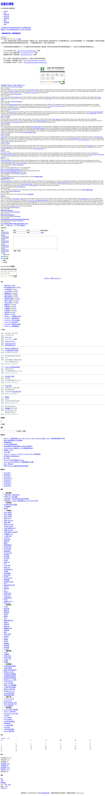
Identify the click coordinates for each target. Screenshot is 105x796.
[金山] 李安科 (8, 512)
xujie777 (3, 116)
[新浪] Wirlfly (7, 518)
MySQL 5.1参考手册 (9, 711)
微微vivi (6, 622)
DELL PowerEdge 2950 (10, 702)
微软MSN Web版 (8, 672)
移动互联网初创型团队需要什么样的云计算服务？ (18, 446)
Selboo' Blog (7, 575)
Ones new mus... (8, 478)
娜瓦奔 (6, 616)
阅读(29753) (21, 85)
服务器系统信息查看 (10, 678)
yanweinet (6, 537)
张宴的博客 (7, 3)
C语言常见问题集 (9, 729)
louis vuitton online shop (40, 120)
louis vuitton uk (57, 119)
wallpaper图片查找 (9, 693)
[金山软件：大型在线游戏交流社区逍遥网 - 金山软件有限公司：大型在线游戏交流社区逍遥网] (16, 499)
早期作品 (7, 306)
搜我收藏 (6, 579)
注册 (2, 780)
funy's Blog (7, 558)
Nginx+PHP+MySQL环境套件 (8, 266)
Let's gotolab (7, 539)
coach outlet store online (97, 111)
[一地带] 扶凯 (8, 536)
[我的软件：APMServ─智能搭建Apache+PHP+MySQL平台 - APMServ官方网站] (21, 500)
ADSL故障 (7, 452)
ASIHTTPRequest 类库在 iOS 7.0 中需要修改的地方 (18, 448)
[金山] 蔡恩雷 (8, 514)
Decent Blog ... (8, 486)
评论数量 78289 (5, 764)
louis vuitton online (16, 122)
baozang (3, 195)
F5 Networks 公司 (9, 699)
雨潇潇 (6, 639)
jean (5, 590)
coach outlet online (11, 104)
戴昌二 (6, 543)
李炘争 (6, 641)
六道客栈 (6, 654)
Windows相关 (8, 302)
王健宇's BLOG (8, 601)
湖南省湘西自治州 (10, 345)
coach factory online (13, 91)
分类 (2, 281)
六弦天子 (6, 636)
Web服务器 (7, 289)
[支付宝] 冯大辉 (8, 526)
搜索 (2, 427)
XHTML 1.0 (4, 788)
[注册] (42, 232)
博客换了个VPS (8, 450)
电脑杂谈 (7, 304)
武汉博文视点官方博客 (10, 504)
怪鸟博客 (6, 554)
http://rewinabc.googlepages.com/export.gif (34, 60)
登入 (2, 778)
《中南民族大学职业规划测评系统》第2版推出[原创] (16, 27)
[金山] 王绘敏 (8, 516)
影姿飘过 (6, 643)
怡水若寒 (6, 556)
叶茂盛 (6, 571)
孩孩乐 (6, 508)
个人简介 (3, 329)
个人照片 (3, 424)
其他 (2, 775)
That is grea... (7, 477)
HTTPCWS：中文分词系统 (12, 320)
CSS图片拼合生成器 (10, 687)
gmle (5, 563)
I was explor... (7, 484)
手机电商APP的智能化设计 (12, 456)
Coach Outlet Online (26, 184)
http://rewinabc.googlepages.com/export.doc (35, 62)
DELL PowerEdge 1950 (10, 704)
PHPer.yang (7, 603)
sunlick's (6, 591)
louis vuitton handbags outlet (28, 132)
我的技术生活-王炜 (9, 585)
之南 (5, 618)
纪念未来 (6, 647)
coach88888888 (5, 178)
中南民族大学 (14, 348)
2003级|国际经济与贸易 (11, 350)
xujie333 (3, 157)
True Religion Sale (32, 201)
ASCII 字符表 (8, 717)
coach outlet (61, 106)
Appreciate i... (7, 474)
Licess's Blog (7, 549)
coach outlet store (53, 106)
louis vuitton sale (16, 97)
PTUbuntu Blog (8, 578)
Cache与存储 (8, 291)
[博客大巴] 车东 (8, 530)
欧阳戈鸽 (6, 612)
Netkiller (6, 662)
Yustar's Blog (7, 594)
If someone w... (8, 481)
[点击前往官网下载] (52, 71)
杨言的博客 (7, 573)
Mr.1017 (6, 637)
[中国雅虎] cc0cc (8, 534)
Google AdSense (8, 681)
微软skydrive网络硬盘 (10, 685)
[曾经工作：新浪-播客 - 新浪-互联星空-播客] (10, 497)
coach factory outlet (33, 89)
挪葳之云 (6, 610)
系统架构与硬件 (9, 298)
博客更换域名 (8, 442)
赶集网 (7, 397)
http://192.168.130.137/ (27, 52)
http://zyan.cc (8, 337)
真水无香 (6, 608)
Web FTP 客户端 (8, 683)
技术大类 (7, 285)
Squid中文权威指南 (9, 721)
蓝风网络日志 (8, 545)
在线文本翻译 (8, 668)
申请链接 (3, 782)
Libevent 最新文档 (9, 731)
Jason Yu (6, 586)
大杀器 (6, 660)
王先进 (6, 560)
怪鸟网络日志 (8, 598)
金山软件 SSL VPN (9, 691)
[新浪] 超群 (7, 522)
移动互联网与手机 (9, 287)
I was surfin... (7, 472)
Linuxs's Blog (7, 546)
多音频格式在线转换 (10, 676)
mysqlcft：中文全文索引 (11, 322)
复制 (15, 339)
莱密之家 (6, 626)
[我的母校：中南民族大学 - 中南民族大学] (12, 495)
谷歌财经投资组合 (9, 695)
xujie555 (3, 150)
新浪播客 (7, 408)
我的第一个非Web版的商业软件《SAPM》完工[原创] (16, 29)
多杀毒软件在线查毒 (10, 674)
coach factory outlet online (31, 92)
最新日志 (3, 434)
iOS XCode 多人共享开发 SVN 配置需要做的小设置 (18, 462)
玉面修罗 (6, 630)
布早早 (6, 614)
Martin (5, 599)
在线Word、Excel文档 (10, 679)
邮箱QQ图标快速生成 (10, 670)
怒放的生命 (7, 551)
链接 (2, 489)
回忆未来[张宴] (45, 793)
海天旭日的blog (8, 569)
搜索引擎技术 (8, 296)
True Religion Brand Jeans (42, 200)
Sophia (6, 652)
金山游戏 (9, 385)
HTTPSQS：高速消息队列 (11, 318)
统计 (2, 754)
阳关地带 (6, 645)
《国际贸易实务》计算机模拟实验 (11, 33)
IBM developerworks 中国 (11, 713)
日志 (6, 784)
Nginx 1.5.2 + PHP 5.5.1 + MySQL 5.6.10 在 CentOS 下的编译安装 (22, 454)
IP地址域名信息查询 (10, 666)
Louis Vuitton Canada (17, 198)
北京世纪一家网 (9, 376)
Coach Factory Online (63, 182)
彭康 (5, 632)
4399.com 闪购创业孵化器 (12, 367)
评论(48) (9, 85)
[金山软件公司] (5, 385)
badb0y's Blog (7, 593)
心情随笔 (7, 308)
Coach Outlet (32, 185)
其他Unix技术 (8, 300)
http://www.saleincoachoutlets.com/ (10, 172)
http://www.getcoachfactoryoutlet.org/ (10, 169)
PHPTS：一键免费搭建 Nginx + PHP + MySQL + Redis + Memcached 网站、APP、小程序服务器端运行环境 (34, 438)
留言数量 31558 (5, 767)
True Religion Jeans (84, 198)
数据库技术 (7, 293)
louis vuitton (49, 98)
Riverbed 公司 (8, 701)
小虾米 (6, 606)
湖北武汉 (7, 348)
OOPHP (6, 576)
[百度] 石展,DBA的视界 (10, 532)
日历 (2, 735)
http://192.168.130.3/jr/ (26, 54)
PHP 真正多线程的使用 (10, 444)
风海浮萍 (6, 624)
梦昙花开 (6, 588)
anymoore (6, 649)
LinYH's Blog (7, 548)
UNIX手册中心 (8, 719)
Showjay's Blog (8, 553)
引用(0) (15, 85)
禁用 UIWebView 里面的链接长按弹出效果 (16, 466)
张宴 (19, 39)
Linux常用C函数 (8, 725)
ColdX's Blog (7, 657)
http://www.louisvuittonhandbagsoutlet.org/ (12, 170)
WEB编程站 (7, 506)
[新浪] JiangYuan (8, 520)
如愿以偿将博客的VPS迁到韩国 (13, 440)
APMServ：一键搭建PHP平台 (12, 316)
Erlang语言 (7, 727)
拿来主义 (7, 314)
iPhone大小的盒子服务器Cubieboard (14, 460)
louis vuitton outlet (36, 126)
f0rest (5, 583)
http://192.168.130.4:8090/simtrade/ (26, 50)
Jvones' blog (7, 596)
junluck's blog (7, 658)
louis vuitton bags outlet (38, 128)
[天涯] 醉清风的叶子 (10, 528)
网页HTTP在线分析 (9, 689)
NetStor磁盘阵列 (8, 705)
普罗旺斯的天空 (8, 620)
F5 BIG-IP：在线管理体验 (11, 326)
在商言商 (3, 85)
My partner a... (8, 475)
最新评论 (3, 469)
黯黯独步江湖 (8, 628)
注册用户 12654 (5, 769)
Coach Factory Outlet (6, 181)
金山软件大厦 (17, 391)
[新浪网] (5, 406)
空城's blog (7, 562)
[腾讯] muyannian (8, 524)
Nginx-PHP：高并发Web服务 (12, 324)
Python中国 (7, 565)
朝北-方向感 (7, 634)
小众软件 (6, 715)
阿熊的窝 (6, 541)
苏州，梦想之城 (8, 464)
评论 (9, 784)
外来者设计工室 (8, 581)
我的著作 (3, 417)
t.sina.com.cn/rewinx (10, 343)
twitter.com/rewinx (10, 341)
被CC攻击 (7, 458)
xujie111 (3, 142)
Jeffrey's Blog (7, 656)
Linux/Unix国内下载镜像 (11, 709)
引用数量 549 (4, 765)
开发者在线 (7, 723)
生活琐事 (7, 310)
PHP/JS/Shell (7, 295)
